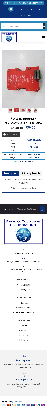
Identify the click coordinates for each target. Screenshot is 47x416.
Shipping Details (31, 173)
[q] (45, 26)
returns (24, 340)
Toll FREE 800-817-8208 (23, 253)
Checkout (21, 15)
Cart (39, 9)
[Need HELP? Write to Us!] (10, 9)
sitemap (24, 330)
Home (17, 161)
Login (30, 15)
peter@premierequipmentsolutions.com (24, 261)
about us (24, 326)
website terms (24, 307)
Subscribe (8, 209)
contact (24, 303)
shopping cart (24, 289)
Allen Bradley (27, 161)
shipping (24, 335)
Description (10, 173)
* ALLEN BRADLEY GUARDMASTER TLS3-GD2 (23, 120)
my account (24, 285)
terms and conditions (24, 312)
